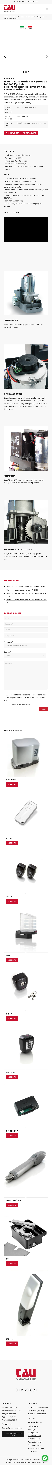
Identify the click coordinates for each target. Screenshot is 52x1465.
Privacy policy (10, 1462)
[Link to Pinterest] (22, 1390)
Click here (31, 1418)
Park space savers (35, 1445)
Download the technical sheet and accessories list (25, 586)
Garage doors (33, 1432)
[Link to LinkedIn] (26, 1390)
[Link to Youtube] (35, 1390)
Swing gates (32, 1429)
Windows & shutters (36, 1448)
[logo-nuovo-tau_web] (21, 8)
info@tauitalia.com (32, 2)
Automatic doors (34, 1435)
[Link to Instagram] (30, 1390)
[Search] (41, 8)
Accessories (32, 1451)
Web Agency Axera (38, 1462)
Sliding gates (33, 1426)
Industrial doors (34, 1439)
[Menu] (47, 9)
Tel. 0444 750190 (19, 2)
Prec (5, 56)
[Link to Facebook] (18, 1390)
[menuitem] (41, 8)
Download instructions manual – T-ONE (22, 590)
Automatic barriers (35, 1442)
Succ (47, 56)
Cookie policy (37, 1460)
